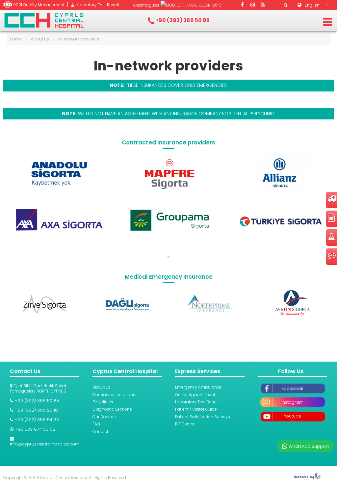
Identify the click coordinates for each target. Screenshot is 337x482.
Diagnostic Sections (112, 409)
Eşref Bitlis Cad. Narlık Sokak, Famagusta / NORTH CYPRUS (38, 388)
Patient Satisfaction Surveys (202, 416)
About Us (40, 39)
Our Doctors (104, 416)
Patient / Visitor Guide (196, 409)
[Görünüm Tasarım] (307, 477)
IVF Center (184, 424)
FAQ (96, 424)
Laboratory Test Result (197, 402)
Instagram (292, 402)
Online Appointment (195, 394)
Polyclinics (102, 402)
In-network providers (169, 66)
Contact (100, 431)
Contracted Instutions (113, 394)
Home (16, 39)
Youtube (292, 416)
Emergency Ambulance (198, 387)
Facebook (292, 388)
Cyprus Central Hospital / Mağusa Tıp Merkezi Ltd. (44, 20)
